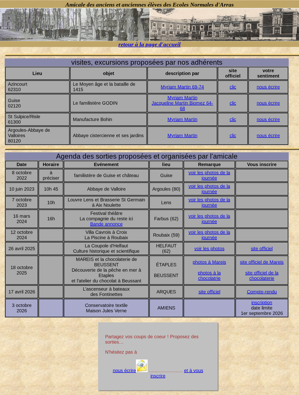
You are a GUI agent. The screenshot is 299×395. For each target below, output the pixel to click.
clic (233, 86)
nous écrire (268, 86)
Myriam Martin (182, 97)
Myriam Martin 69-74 (182, 86)
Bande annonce (106, 224)
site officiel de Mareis (262, 262)
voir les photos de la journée (209, 175)
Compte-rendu (262, 291)
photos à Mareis (209, 262)
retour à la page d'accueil (149, 44)
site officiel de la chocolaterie (261, 275)
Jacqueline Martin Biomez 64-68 (182, 105)
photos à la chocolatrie (209, 275)
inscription (261, 302)
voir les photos (209, 248)
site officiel (262, 248)
